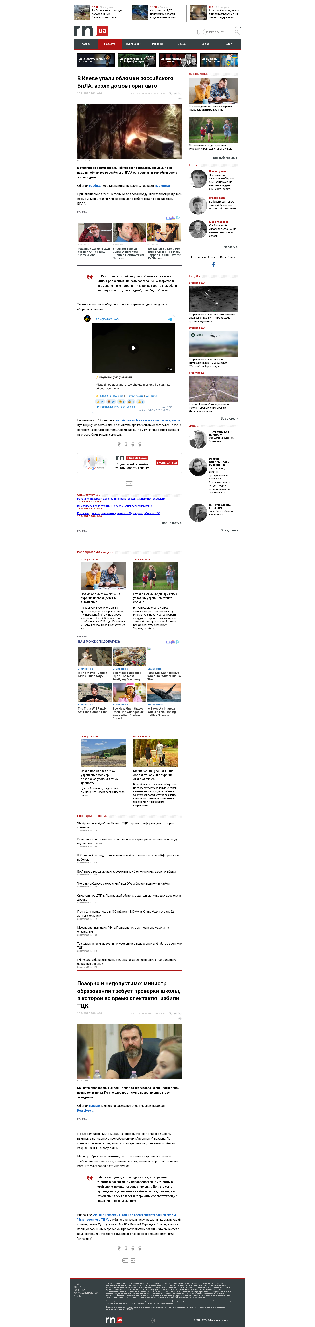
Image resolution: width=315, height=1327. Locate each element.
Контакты (79, 1287)
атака (129, 483)
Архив (77, 1296)
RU (240, 27)
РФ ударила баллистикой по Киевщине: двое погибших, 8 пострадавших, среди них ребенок (127, 961)
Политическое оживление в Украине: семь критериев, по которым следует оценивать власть (128, 841)
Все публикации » (225, 158)
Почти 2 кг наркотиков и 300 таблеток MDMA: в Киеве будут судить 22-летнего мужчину (126, 913)
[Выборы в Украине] (219, 66)
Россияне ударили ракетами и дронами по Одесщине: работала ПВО (118, 513)
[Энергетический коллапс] (95, 66)
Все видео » (229, 418)
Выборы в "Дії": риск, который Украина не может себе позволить (223, 205)
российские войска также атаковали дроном (147, 420)
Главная (86, 43)
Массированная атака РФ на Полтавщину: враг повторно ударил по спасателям (123, 929)
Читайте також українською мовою (148, 93)
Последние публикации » (95, 552)
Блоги (229, 43)
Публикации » (199, 74)
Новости (109, 43)
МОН (125, 1260)
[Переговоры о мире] (178, 66)
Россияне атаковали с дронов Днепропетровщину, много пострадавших (121, 498)
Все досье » (229, 530)
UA (236, 27)
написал (94, 1106)
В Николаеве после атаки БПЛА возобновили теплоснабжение (115, 506)
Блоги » (194, 165)
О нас (77, 1284)
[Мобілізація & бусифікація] (136, 66)
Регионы (157, 43)
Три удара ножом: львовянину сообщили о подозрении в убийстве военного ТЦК (129, 945)
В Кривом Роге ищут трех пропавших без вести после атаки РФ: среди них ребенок (128, 857)
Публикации (133, 43)
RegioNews (163, 185)
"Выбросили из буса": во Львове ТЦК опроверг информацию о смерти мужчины (125, 825)
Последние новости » (92, 816)
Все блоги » (230, 247)
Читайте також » (88, 495)
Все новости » (172, 523)
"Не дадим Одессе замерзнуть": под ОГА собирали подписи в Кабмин (124, 883)
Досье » (194, 425)
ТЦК (133, 1260)
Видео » (194, 276)
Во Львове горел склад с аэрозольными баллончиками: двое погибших (126, 871)
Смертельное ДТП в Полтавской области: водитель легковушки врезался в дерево (129, 897)
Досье (181, 43)
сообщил (95, 185)
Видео (205, 43)
